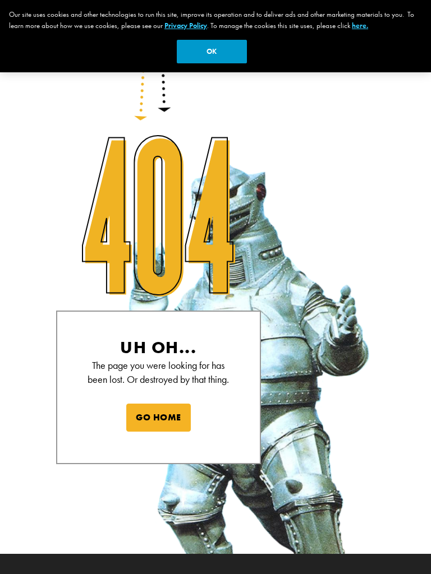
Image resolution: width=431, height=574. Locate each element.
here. (360, 25)
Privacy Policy (185, 25)
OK (212, 51)
